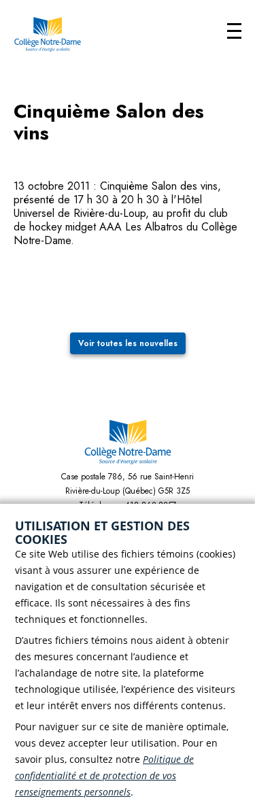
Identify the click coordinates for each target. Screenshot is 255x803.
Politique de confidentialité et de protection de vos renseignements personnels (104, 775)
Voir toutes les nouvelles (127, 343)
